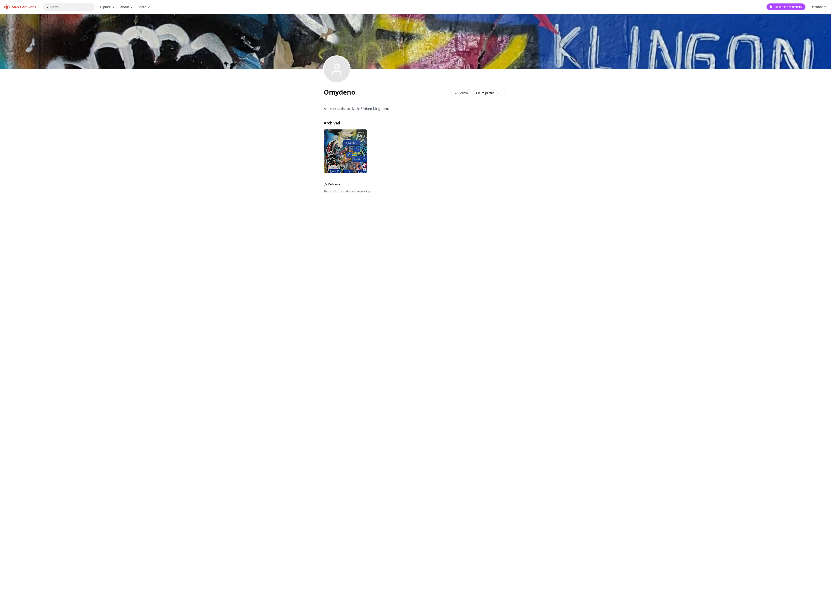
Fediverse (332, 184)
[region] (415, 240)
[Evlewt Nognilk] (345, 151)
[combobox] (69, 7)
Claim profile (485, 93)
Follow (463, 93)
